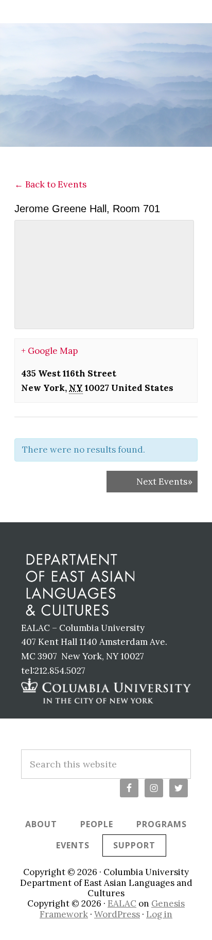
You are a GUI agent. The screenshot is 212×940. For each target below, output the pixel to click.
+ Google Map (49, 350)
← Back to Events (50, 184)
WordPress (117, 914)
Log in (159, 914)
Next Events (164, 481)
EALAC (122, 903)
